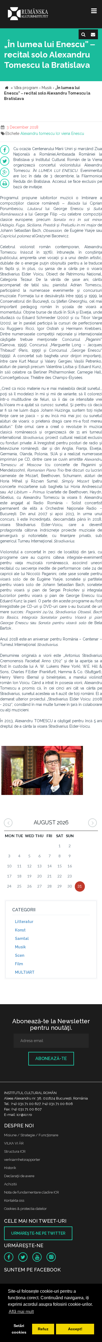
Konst (20, 930)
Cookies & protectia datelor (25, 1209)
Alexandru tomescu (37, 133)
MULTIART (25, 972)
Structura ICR (15, 1151)
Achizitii (10, 1184)
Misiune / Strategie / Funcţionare (31, 1135)
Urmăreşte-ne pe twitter (38, 1233)
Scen (19, 955)
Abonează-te (51, 1058)
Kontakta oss (14, 1200)
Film (19, 964)
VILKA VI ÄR (14, 1143)
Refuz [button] (43, 1329)
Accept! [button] (75, 1329)
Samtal (22, 938)
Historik (10, 1168)
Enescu (77, 133)
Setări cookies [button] (19, 1328)
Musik (20, 947)
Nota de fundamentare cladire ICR (31, 1192)
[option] (42, 771)
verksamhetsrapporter (22, 1160)
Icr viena (63, 133)
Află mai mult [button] (21, 1311)
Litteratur (24, 921)
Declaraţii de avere (19, 1176)
